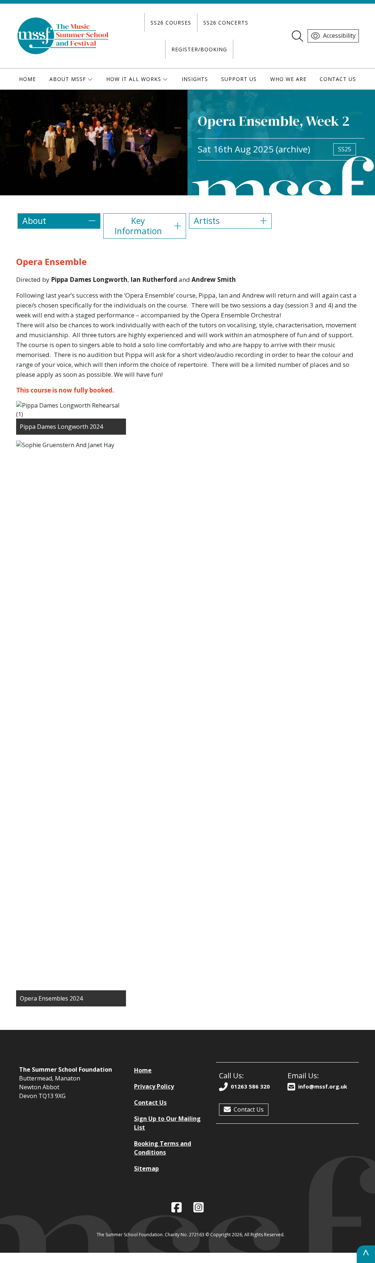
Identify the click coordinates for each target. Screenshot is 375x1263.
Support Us (239, 79)
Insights (195, 79)
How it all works (133, 79)
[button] (59, 221)
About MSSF (67, 79)
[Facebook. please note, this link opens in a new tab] (177, 1207)
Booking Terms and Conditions (162, 1147)
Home (27, 79)
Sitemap (146, 1168)
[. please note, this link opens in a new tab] (198, 1207)
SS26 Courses (171, 22)
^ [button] (366, 1254)
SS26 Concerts (225, 22)
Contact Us (338, 79)
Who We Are (288, 79)
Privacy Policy (154, 1086)
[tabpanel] (187, 631)
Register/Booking (199, 49)
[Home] (63, 36)
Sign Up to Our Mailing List (167, 1123)
